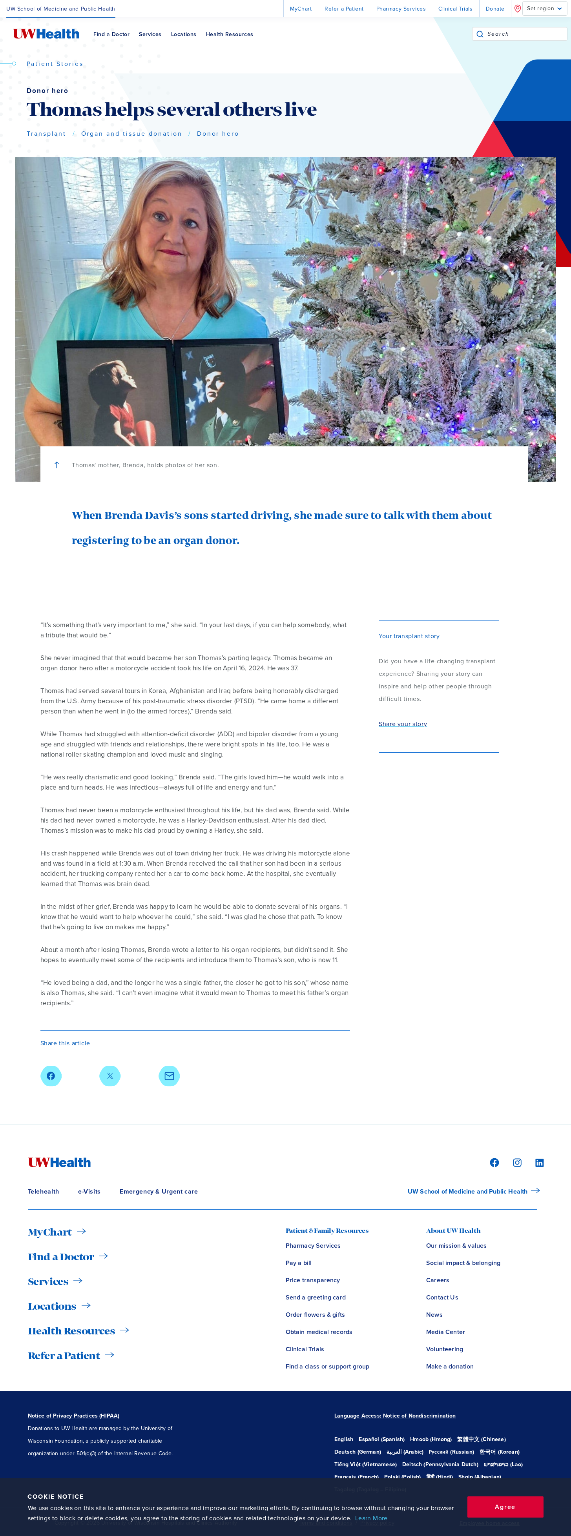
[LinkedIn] (535, 1162)
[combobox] (527, 33)
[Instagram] (516, 1162)
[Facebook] (493, 1162)
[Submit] (479, 33)
